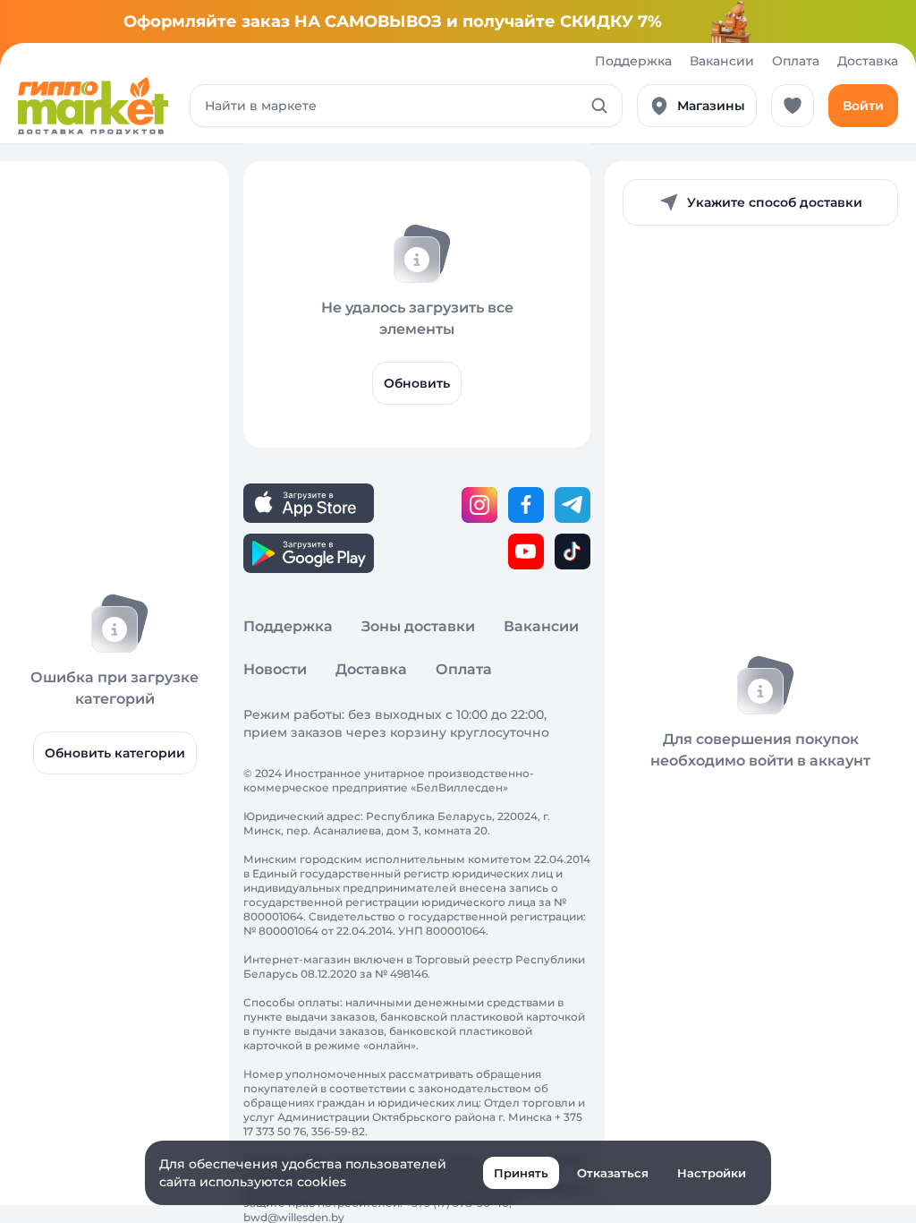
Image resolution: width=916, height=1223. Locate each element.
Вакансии (722, 61)
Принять (521, 1173)
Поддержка (633, 61)
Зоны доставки (418, 626)
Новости (275, 669)
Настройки (711, 1173)
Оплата (795, 61)
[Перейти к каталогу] (93, 105)
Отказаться (613, 1173)
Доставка (867, 61)
